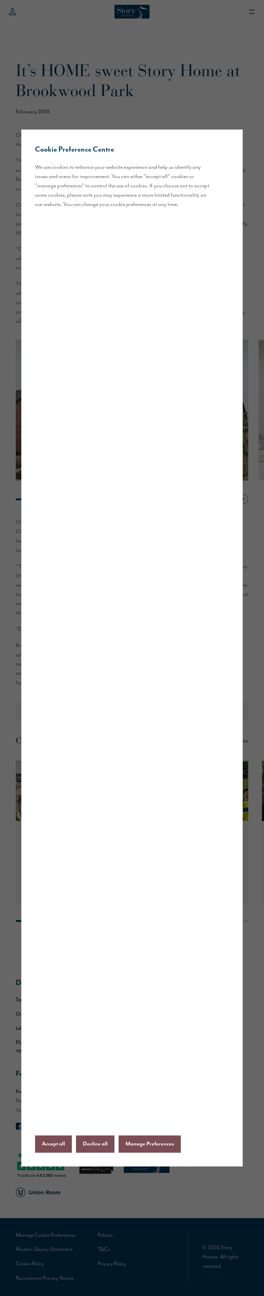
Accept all (53, 1144)
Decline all (95, 1144)
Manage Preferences (149, 1144)
